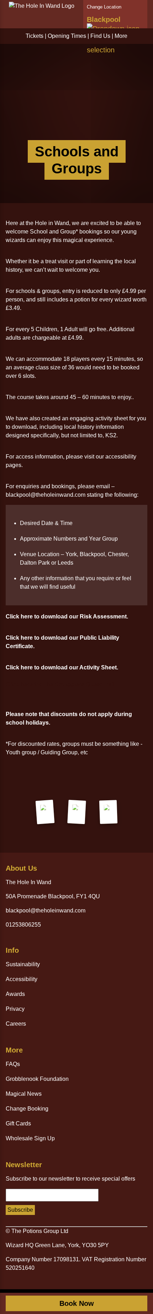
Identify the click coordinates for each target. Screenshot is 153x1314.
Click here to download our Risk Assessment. (67, 616)
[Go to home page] (41, 6)
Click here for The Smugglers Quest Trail (60, 684)
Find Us (100, 36)
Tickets (34, 36)
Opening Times (67, 36)
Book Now (76, 1303)
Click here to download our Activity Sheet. (62, 667)
